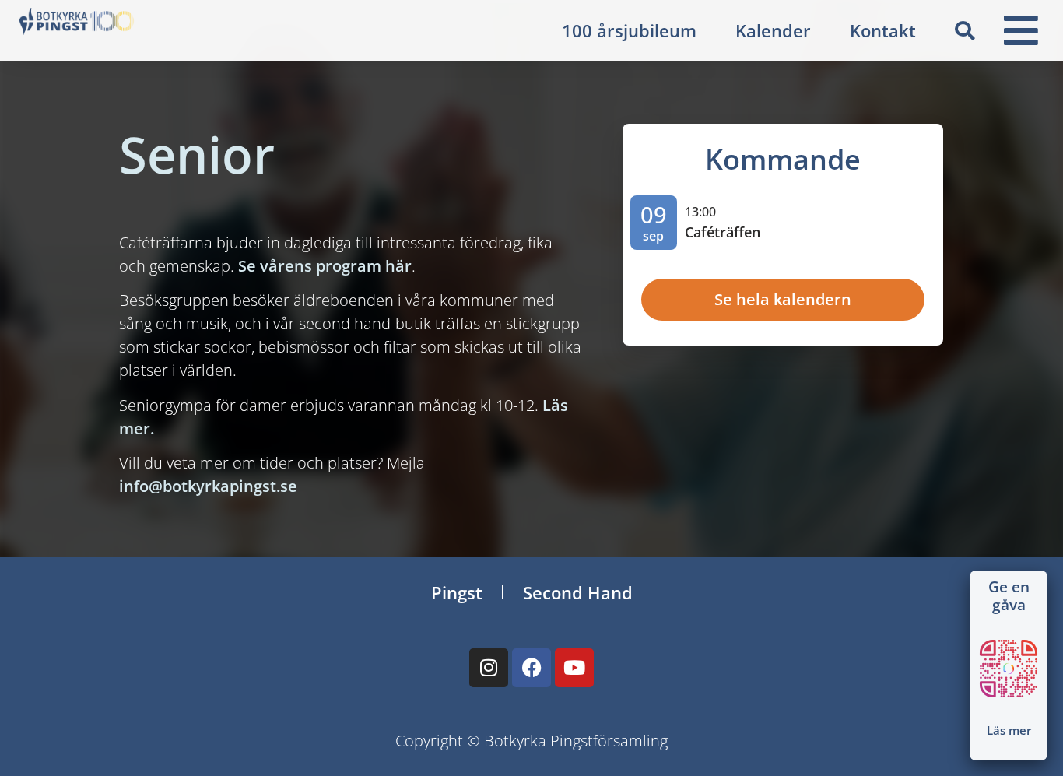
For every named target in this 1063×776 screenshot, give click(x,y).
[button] (965, 31)
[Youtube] (574, 667)
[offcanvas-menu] (1021, 31)
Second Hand (578, 592)
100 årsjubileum (629, 30)
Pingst (456, 592)
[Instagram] (488, 667)
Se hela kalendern (782, 299)
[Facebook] (531, 667)
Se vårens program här (325, 265)
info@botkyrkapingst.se (208, 486)
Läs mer (1009, 730)
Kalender (773, 30)
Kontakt (883, 30)
